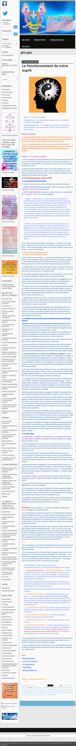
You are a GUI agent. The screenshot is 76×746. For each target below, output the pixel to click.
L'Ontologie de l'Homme (9, 356)
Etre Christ (5, 576)
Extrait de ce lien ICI (28, 134)
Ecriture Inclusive (7, 441)
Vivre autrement (7, 658)
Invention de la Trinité (8, 514)
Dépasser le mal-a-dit (8, 308)
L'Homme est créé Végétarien (7, 330)
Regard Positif (6, 616)
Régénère (5, 627)
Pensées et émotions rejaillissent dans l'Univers (9, 353)
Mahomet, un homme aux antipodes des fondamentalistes (9, 476)
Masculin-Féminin (29, 658)
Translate (8, 47)
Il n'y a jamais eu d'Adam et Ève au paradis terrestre (9, 400)
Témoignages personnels (9, 108)
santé (33, 692)
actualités (41, 691)
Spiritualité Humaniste (8, 609)
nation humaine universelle (58, 691)
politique (34, 691)
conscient (50, 692)
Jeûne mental (6, 588)
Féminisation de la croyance (7, 451)
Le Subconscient (29, 664)
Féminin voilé (6, 494)
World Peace (6, 670)
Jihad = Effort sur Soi (8, 491)
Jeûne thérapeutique (8, 590)
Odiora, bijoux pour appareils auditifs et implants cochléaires (9, 665)
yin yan (43, 694)
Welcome (26, 40)
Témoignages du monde (9, 105)
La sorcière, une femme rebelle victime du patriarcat (9, 436)
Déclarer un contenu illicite (32, 735)
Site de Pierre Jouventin (9, 672)
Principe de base (41, 689)
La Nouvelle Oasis (7, 619)
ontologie (61, 689)
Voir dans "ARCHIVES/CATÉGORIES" (9, 65)
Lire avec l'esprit (7, 97)
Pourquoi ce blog (57, 40)
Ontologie (5, 100)
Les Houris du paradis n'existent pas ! (8, 487)
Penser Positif (6, 368)
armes (23, 691)
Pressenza (5, 604)
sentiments (32, 694)
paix (52, 689)
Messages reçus (7, 633)
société (29, 692)
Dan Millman (27, 667)
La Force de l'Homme (30, 661)
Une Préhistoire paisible (9, 342)
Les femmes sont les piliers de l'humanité (9, 458)
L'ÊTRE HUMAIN (37, 687)
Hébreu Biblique (7, 622)
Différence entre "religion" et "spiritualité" (8, 360)
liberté (45, 692)
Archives (26, 46)
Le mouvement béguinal (9, 650)
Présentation (6, 89)
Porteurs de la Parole (8, 678)
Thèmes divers (6, 511)
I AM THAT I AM (7, 299)
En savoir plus (4, 744)
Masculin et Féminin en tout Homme (9, 316)
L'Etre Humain (6, 95)
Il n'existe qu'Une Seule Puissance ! (9, 302)
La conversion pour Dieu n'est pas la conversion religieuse (9, 406)
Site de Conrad (6, 648)
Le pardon (5, 345)
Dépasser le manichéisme (9, 384)
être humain (68, 689)
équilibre (38, 694)
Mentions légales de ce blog (44, 735)
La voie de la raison (8, 661)
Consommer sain (7, 642)
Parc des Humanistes (8, 607)
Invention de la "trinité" (9, 391)
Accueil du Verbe (7, 624)
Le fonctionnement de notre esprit (8, 325)
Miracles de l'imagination (9, 645)
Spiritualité (5, 103)
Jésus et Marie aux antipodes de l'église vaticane (9, 558)
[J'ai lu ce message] (74, 743)
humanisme (28, 691)
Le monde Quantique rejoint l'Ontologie (9, 380)
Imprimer (25, 685)
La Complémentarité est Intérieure (50, 687)
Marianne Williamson (30, 670)
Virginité (4, 496)
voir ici (68, 344)
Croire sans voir (7, 306)
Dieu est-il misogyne (8, 455)
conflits (55, 689)
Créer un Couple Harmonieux (7, 422)
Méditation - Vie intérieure (7, 639)
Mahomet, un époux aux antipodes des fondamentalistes (9, 482)
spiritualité (39, 692)
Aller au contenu (6, 1)
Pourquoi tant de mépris (9, 448)
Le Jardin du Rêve (7, 635)
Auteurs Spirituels (7, 92)
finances (46, 691)
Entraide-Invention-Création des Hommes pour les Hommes (8, 286)
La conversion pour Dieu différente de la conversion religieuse (9, 534)
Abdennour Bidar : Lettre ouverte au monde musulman (9, 469)
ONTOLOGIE (33, 689)
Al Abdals (5, 675)
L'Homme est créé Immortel (7, 334)
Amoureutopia (6, 599)
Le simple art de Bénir (8, 656)
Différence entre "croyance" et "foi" (7, 573)
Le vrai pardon (6, 579)
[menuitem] (26, 38)
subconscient (57, 692)
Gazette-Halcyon (7, 601)
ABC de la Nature (7, 630)
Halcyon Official (7, 653)
